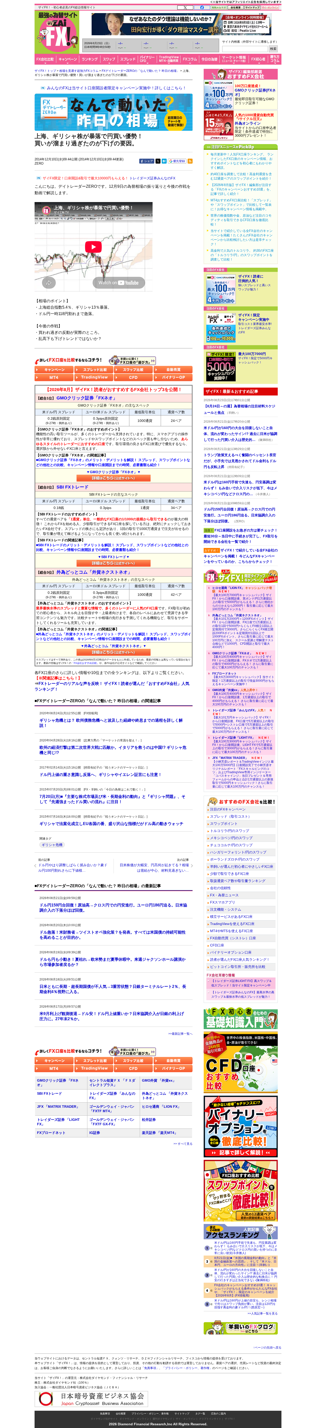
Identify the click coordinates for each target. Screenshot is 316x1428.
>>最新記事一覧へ (180, 1033)
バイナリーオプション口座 (231, 952)
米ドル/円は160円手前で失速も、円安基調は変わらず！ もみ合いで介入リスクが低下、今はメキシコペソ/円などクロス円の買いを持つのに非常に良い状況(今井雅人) (245, 1248)
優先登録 (179, 161)
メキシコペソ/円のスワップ (231, 838)
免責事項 (105, 1413)
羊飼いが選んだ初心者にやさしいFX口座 (241, 866)
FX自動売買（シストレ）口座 (233, 938)
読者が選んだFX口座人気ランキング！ (240, 959)
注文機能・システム (225, 909)
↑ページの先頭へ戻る (267, 1347)
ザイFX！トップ (45, 71)
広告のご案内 (218, 1413)
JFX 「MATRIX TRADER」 (58, 1107)
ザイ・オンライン (186, 1418)
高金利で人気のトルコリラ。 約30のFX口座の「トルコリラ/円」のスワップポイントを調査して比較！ (242, 255)
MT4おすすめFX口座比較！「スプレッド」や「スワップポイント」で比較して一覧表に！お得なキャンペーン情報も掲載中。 (242, 204)
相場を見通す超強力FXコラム (79, 71)
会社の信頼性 (220, 888)
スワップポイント (224, 824)
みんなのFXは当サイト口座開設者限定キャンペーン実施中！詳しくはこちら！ (116, 88)
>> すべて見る (183, 1144)
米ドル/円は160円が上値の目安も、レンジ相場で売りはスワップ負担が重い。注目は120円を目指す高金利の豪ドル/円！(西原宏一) (245, 1304)
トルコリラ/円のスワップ (229, 831)
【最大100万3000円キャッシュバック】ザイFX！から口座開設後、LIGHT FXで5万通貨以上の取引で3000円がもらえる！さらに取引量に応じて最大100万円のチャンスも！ (242, 745)
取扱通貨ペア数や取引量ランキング (237, 881)
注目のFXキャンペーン (228, 809)
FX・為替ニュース (224, 895)
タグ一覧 (200, 1413)
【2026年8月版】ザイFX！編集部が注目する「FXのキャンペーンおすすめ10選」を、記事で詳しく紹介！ (242, 189)
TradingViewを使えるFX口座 (232, 924)
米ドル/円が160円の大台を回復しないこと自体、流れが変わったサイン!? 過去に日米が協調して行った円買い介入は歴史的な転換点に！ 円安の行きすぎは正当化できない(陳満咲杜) (245, 1275)
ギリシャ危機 (52, 845)
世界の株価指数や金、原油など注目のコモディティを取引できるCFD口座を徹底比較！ (241, 220)
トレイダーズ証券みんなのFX (109, 178)
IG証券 (94, 1133)
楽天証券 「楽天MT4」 (160, 1133)
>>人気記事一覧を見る (263, 1313)
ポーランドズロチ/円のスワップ (234, 859)
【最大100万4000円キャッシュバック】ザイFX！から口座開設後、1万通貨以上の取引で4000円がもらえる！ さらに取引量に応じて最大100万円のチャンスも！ (242, 697)
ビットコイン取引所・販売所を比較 (237, 967)
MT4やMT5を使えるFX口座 (231, 931)
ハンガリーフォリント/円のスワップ (238, 852)
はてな (164, 161)
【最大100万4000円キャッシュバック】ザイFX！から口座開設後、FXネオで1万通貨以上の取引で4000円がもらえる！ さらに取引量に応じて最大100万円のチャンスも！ (242, 660)
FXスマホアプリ (222, 902)
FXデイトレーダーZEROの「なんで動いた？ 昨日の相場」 (140, 71)
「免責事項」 (150, 1368)
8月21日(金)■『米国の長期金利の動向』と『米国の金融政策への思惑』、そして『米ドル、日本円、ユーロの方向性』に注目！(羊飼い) (245, 1261)
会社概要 (121, 1413)
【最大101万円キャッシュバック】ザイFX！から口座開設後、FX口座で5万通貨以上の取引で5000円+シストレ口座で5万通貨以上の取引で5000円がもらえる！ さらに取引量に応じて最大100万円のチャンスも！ (243, 721)
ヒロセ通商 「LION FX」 (161, 1107)
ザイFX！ (230, 1418)
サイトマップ (182, 1413)
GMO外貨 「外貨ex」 (159, 1080)
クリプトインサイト (210, 1418)
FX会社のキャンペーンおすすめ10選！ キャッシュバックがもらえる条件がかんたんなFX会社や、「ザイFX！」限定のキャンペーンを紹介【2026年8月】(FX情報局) (245, 1290)
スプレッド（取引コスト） (231, 816)
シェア (148, 161)
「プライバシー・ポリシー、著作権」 (187, 1368)
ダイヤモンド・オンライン (134, 1418)
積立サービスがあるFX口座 (231, 917)
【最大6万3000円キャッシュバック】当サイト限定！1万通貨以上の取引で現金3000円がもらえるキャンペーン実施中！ (243, 679)
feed (190, 161)
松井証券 (149, 1120)
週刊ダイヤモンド (162, 1418)
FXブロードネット (51, 1133)
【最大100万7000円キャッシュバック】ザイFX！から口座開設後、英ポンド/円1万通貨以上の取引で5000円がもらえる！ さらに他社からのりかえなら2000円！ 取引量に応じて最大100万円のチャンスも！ (242, 598)
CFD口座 (217, 945)
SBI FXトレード (49, 1093)
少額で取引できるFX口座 (229, 874)
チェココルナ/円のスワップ (231, 845)
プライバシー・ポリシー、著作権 (150, 1413)
